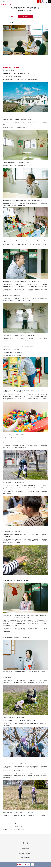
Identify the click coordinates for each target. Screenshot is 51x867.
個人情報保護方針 (25, 848)
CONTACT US (20, 851)
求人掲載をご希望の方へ (29, 851)
